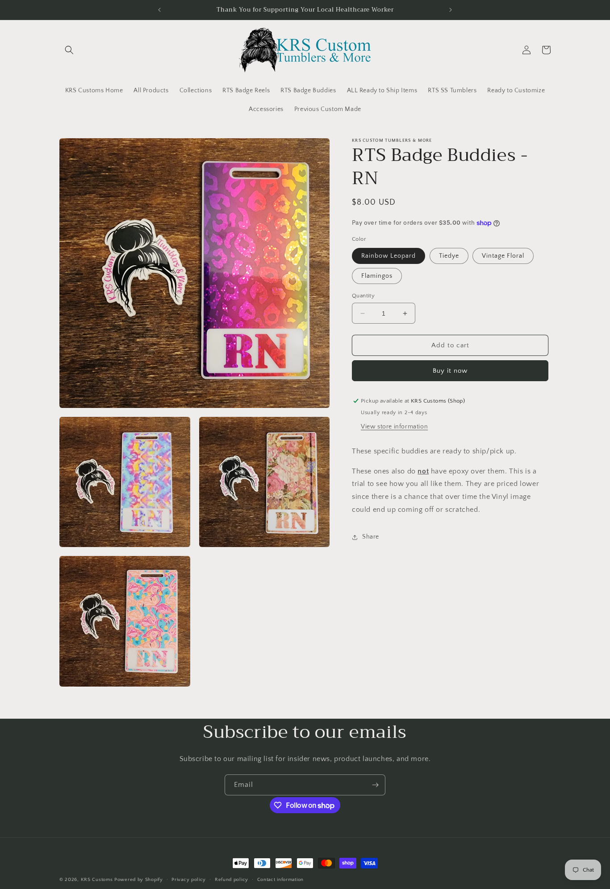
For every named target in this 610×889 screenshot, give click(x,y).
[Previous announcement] (159, 10)
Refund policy (231, 879)
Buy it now (450, 371)
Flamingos (377, 276)
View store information (394, 426)
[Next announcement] (450, 10)
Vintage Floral (503, 255)
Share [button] (370, 536)
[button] (69, 50)
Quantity (363, 295)
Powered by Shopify (138, 879)
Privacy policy (188, 879)
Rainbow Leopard (388, 255)
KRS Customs (97, 879)
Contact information (280, 879)
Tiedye (449, 255)
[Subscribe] (375, 784)
